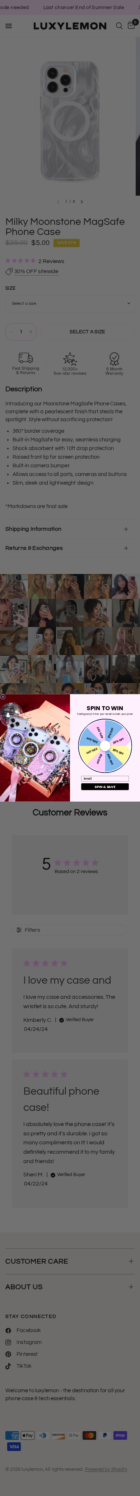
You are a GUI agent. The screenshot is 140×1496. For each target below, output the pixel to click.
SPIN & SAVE (104, 786)
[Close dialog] (3, 697)
